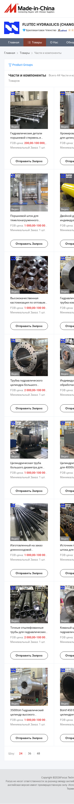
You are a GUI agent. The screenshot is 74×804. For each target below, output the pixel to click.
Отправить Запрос (29, 161)
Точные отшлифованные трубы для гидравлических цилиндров (28, 632)
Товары (37, 42)
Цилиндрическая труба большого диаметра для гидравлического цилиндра (28, 467)
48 (38, 753)
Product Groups (22, 65)
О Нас (54, 42)
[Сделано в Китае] (30, 8)
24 (20, 753)
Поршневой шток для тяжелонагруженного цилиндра (24, 220)
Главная (13, 42)
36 (29, 753)
